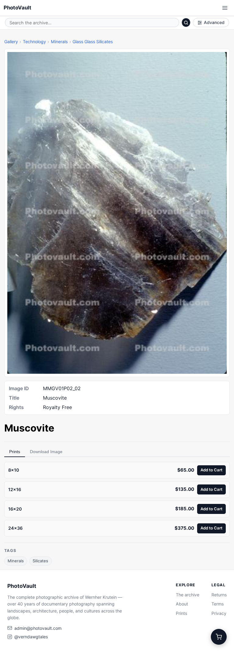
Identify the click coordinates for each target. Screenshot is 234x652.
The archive (187, 594)
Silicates (40, 560)
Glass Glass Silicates (93, 41)
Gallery (11, 41)
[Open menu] (224, 7)
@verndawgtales (31, 636)
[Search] (186, 22)
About (182, 603)
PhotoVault (17, 8)
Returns (219, 594)
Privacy (218, 613)
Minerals (59, 41)
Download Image (46, 451)
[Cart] (219, 637)
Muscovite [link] (29, 428)
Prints (14, 451)
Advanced (214, 22)
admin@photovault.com (38, 628)
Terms (217, 603)
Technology (34, 41)
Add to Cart (211, 469)
